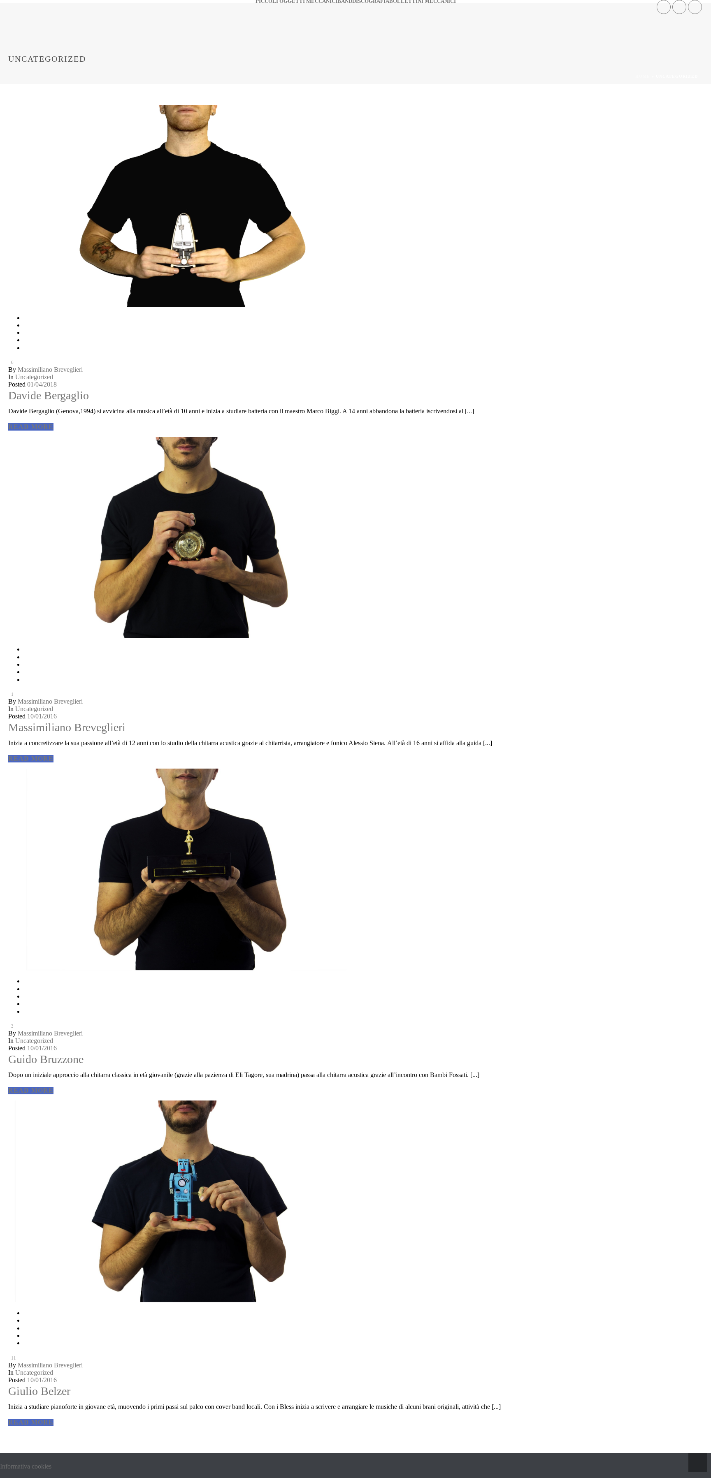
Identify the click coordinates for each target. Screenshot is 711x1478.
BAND (344, 1)
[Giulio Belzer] (355, 768)
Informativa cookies (25, 1466)
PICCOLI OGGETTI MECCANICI (296, 1)
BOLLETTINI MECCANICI (422, 1)
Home (642, 76)
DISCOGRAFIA (370, 1)
